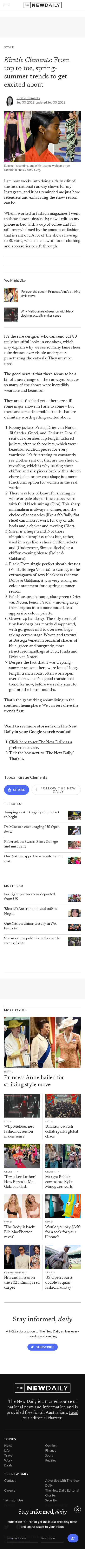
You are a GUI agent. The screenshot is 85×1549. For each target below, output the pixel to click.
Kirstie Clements (28, 98)
